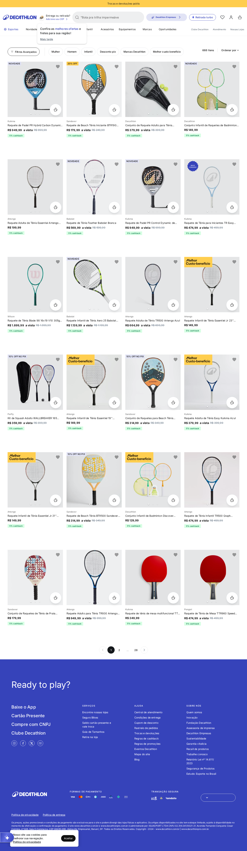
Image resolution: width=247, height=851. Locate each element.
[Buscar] (77, 17)
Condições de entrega (147, 717)
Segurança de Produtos (200, 768)
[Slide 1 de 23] (212, 89)
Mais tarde (46, 39)
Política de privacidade (25, 814)
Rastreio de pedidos (146, 728)
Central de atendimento (148, 712)
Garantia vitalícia (196, 743)
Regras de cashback (146, 738)
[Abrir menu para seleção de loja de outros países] (218, 798)
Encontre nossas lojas (95, 712)
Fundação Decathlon (198, 722)
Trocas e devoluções (146, 733)
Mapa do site (142, 754)
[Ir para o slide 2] (35, 113)
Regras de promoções (147, 743)
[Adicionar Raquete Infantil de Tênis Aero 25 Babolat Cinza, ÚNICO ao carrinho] (114, 305)
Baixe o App (23, 707)
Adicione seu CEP (55, 19)
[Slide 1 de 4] (94, 284)
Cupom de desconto (146, 722)
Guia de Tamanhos (93, 731)
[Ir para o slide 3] (39, 113)
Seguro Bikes (90, 717)
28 (136, 650)
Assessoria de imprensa (200, 728)
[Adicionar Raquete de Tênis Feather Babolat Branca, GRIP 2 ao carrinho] (114, 207)
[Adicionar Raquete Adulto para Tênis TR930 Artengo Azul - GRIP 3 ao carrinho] (114, 598)
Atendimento (219, 29)
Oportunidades (167, 29)
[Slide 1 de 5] (94, 187)
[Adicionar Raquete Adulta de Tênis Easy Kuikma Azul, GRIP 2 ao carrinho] (232, 402)
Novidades (32, 29)
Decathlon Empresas (198, 733)
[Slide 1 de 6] (35, 89)
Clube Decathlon (199, 29)
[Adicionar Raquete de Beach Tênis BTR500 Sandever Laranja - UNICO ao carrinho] (114, 500)
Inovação (191, 717)
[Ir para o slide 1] (31, 113)
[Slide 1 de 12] (153, 382)
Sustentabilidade (196, 738)
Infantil (88, 29)
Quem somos (194, 712)
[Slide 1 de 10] (94, 89)
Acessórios (107, 29)
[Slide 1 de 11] (153, 89)
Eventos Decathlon (145, 748)
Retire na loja (90, 737)
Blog (137, 759)
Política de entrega (54, 814)
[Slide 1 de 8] (212, 382)
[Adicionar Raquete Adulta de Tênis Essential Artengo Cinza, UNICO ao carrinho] (55, 207)
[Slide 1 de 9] (94, 577)
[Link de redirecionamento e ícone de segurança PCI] (161, 798)
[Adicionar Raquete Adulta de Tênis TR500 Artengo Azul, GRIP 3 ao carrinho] (173, 305)
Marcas (147, 29)
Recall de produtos (197, 748)
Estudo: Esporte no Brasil (201, 773)
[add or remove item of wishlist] (58, 67)
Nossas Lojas (237, 29)
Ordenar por (228, 50)
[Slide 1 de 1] (35, 382)
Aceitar (68, 838)
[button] (7, 837)
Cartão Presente (28, 715)
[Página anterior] (102, 650)
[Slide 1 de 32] (153, 479)
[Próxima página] (144, 650)
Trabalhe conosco (197, 754)
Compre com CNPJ (31, 724)
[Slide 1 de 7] (35, 284)
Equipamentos (127, 29)
